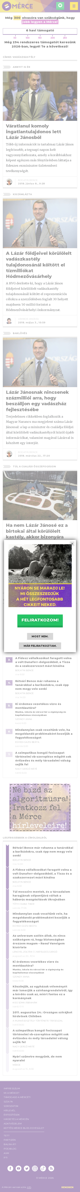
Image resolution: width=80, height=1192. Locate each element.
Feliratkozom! (40, 619)
